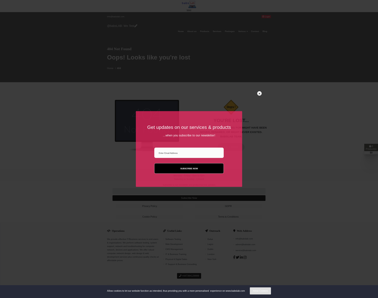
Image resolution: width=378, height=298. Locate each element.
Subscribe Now (189, 168)
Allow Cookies (260, 291)
